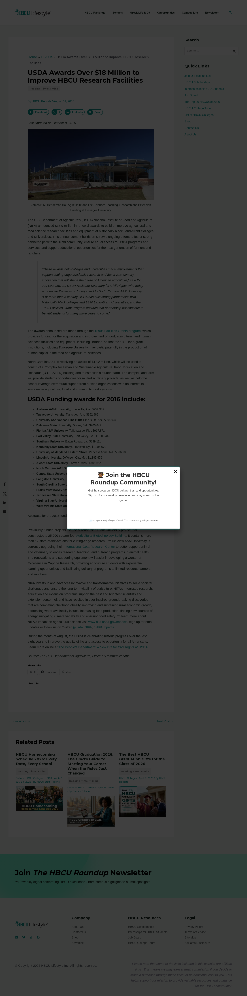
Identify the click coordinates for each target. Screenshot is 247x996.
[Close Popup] (175, 472)
